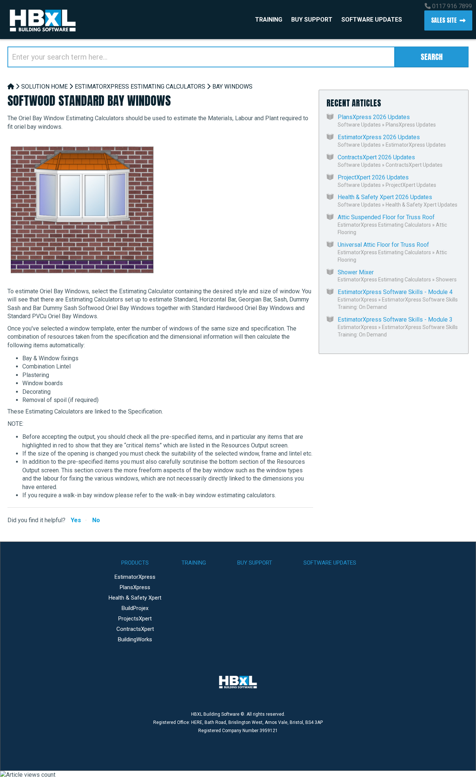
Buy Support (311, 19)
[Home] (10, 86)
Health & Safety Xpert (135, 597)
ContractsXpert (135, 629)
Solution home (44, 86)
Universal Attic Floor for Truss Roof (383, 244)
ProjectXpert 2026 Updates (373, 177)
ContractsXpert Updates (414, 165)
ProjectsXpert (135, 618)
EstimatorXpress (357, 300)
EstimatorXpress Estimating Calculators (140, 86)
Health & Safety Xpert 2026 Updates (385, 197)
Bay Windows (232, 86)
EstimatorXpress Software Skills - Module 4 (395, 292)
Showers (446, 279)
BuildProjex (135, 608)
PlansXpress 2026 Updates (374, 117)
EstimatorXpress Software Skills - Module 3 (395, 319)
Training (268, 19)
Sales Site (444, 20)
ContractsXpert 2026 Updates (376, 157)
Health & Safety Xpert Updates (421, 205)
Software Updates (371, 19)
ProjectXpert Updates (411, 185)
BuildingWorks (135, 639)
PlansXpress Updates (411, 125)
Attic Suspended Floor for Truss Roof (386, 217)
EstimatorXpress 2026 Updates (379, 137)
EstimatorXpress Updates (416, 145)
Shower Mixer (356, 272)
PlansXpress (135, 587)
